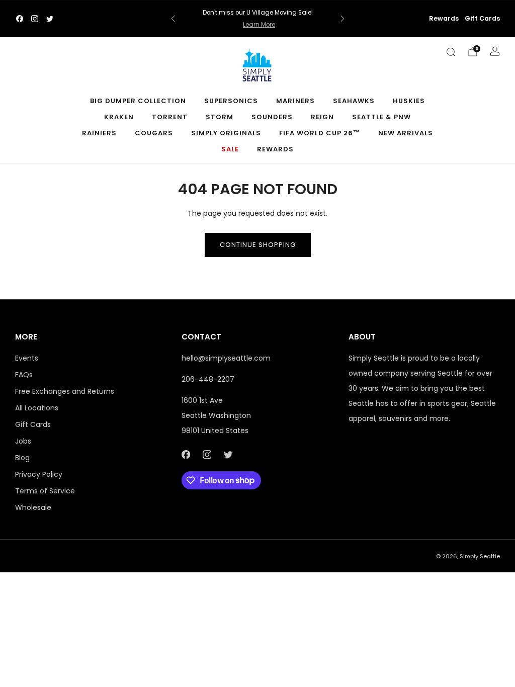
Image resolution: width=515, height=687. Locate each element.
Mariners (295, 101)
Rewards (444, 18)
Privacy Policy (38, 474)
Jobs (23, 441)
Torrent (170, 117)
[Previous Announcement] (173, 18)
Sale (230, 149)
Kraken (119, 117)
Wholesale (33, 507)
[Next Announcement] (342, 18)
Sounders (272, 117)
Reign (322, 117)
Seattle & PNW (381, 117)
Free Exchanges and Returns (64, 391)
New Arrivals (405, 133)
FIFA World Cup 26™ (319, 133)
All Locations (36, 408)
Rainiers (99, 133)
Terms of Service (45, 491)
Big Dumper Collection (138, 101)
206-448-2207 (208, 379)
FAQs (24, 375)
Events (26, 358)
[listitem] (258, 19)
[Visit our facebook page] (19, 18)
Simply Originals (226, 133)
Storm (219, 117)
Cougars (154, 133)
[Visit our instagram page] (34, 18)
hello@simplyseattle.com (226, 358)
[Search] (451, 52)
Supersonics (231, 101)
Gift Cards (482, 18)
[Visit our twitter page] (49, 18)
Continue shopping (258, 244)
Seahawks (354, 101)
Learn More (259, 25)
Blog (22, 458)
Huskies (409, 101)
